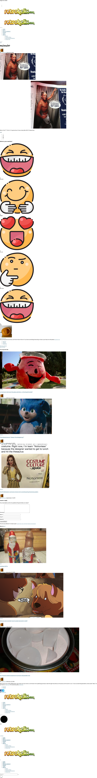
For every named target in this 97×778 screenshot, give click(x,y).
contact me (57, 339)
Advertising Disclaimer (10, 38)
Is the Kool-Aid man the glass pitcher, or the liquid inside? (16, 392)
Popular (4, 686)
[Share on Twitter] (50, 136)
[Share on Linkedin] (50, 139)
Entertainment (7, 31)
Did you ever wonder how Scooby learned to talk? (14, 621)
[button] (48, 161)
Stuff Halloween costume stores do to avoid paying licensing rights (19, 492)
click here (7, 684)
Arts (4, 30)
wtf (1, 42)
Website (1, 519)
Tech (4, 33)
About (4, 34)
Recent (4, 688)
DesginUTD (3, 692)
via (0, 132)
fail (0, 563)
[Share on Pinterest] (50, 137)
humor (1, 389)
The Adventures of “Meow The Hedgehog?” (12, 437)
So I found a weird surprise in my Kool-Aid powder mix (15, 675)
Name (1, 514)
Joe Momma (4, 52)
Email (1, 517)
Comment (2, 512)
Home (4, 29)
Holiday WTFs (4, 566)
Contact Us (7, 39)
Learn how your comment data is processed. (26, 523)
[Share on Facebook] (50, 134)
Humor (4, 32)
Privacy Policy (8, 37)
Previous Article (3, 346)
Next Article (2, 347)
